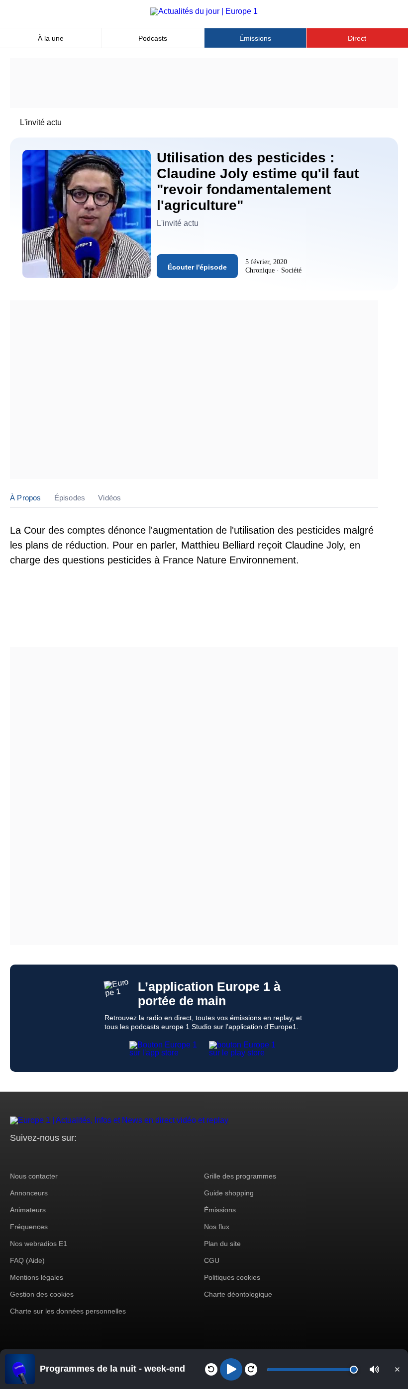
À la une (51, 38)
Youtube (67, 1156)
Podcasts (152, 38)
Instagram (33, 1156)
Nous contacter (34, 1176)
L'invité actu (41, 122)
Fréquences (29, 1227)
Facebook (50, 1156)
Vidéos (109, 497)
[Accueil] (204, 11)
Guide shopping (229, 1193)
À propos (25, 497)
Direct (357, 38)
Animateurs (28, 1210)
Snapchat (84, 1156)
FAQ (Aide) (27, 1260)
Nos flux (216, 1227)
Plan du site (222, 1244)
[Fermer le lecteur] (397, 1369)
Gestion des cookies (42, 1294)
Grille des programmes (240, 1176)
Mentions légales (36, 1277)
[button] (374, 1369)
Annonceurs (29, 1193)
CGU (211, 1260)
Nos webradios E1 (38, 1244)
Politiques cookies (232, 1277)
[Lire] (231, 1369)
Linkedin (101, 1156)
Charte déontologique (238, 1294)
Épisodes (70, 497)
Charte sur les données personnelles (68, 1311)
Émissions (255, 38)
